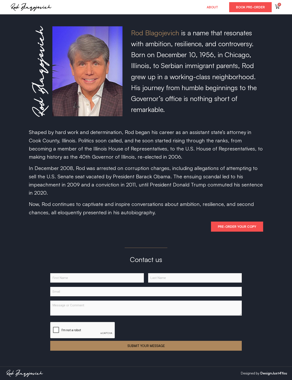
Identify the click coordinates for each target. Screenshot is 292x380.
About (212, 7)
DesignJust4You (273, 373)
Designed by (250, 373)
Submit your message (146, 346)
